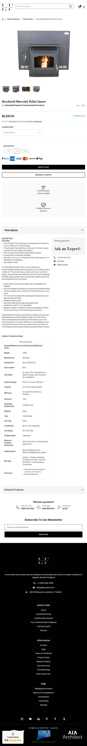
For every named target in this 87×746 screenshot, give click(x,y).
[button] (43, 230)
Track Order (44, 701)
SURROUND (7, 127)
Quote (65, 508)
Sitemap (43, 705)
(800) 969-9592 (27, 508)
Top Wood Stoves (43, 614)
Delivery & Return (43, 662)
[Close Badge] (23, 731)
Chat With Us (48, 508)
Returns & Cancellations (43, 693)
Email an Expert (62, 264)
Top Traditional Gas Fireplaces (43, 622)
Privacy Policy (44, 657)
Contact (43, 645)
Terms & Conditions (43, 653)
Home (43, 610)
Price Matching (43, 670)
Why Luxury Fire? (43, 674)
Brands (43, 630)
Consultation (43, 697)
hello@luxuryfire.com (45, 588)
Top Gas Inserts (43, 626)
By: (23, 105)
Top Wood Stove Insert (43, 618)
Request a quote (43, 175)
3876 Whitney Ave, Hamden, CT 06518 (45, 592)
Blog (44, 649)
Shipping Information (43, 689)
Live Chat (60, 261)
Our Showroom (43, 666)
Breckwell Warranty (31, 474)
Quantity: (9, 146)
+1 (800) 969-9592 (64, 257)
